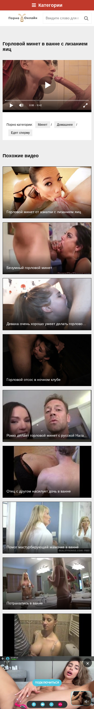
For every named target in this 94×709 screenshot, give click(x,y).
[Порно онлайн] (21, 18)
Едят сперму (20, 133)
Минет (43, 125)
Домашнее (65, 125)
